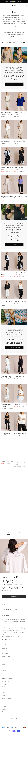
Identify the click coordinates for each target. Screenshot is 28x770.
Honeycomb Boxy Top (20, 404)
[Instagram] (6, 639)
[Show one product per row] (21, 42)
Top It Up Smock (19, 376)
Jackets (4, 706)
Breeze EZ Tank (5, 141)
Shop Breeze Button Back (14, 84)
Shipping (4, 676)
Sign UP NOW (14, 596)
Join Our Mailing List (7, 656)
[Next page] (19, 533)
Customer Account (7, 668)
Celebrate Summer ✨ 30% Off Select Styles (14, 1)
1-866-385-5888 (6, 610)
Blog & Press (5, 653)
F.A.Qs (3, 673)
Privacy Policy (5, 684)
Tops (3, 703)
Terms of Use (5, 681)
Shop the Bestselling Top (14, 347)
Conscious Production (7, 651)
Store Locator (5, 695)
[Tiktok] (13, 639)
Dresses (4, 711)
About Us (4, 648)
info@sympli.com (20, 610)
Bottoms (4, 709)
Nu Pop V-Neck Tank (20, 301)
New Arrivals (5, 701)
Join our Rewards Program (9, 659)
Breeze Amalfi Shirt (19, 141)
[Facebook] (2, 639)
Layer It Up (14, 244)
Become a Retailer (6, 698)
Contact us (4, 670)
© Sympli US (14, 718)
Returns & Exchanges (7, 678)
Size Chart (4, 686)
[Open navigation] (2, 5)
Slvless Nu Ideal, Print (7, 461)
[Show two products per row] (24, 42)
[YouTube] (9, 639)
